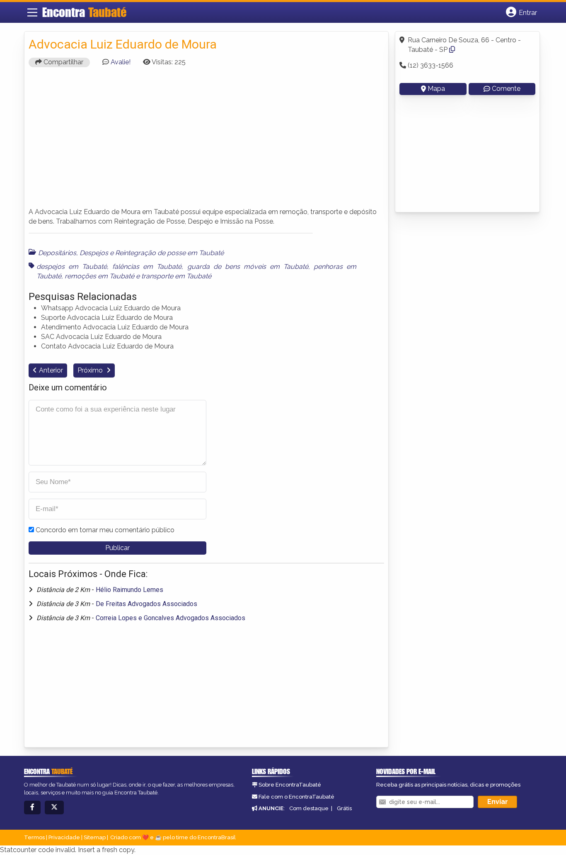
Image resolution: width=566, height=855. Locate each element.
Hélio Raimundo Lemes (129, 590)
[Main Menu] (32, 12)
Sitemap (95, 837)
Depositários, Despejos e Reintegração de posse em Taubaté (131, 253)
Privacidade (64, 837)
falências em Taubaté (146, 266)
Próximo (90, 370)
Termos (34, 837)
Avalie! (121, 62)
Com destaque (309, 808)
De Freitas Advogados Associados (146, 604)
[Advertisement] (206, 141)
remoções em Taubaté (99, 276)
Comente (506, 89)
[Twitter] (54, 807)
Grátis (344, 808)
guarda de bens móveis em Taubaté (247, 266)
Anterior (51, 370)
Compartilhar (62, 62)
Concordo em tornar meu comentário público (105, 530)
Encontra (84, 12)
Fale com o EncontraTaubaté (296, 797)
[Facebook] (32, 807)
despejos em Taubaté (71, 266)
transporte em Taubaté (176, 276)
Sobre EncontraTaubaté (290, 785)
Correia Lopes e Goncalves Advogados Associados (170, 618)
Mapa (436, 89)
